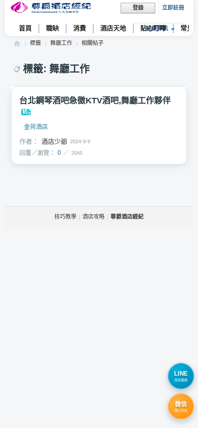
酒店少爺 (54, 141)
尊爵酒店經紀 (17, 43)
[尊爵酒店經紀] (51, 8)
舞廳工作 (61, 43)
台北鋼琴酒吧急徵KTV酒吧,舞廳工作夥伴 (95, 100)
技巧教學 (65, 217)
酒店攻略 (93, 217)
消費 (79, 28)
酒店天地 (113, 28)
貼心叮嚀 (153, 28)
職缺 (52, 28)
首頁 (25, 28)
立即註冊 (173, 8)
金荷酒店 (36, 127)
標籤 (35, 43)
